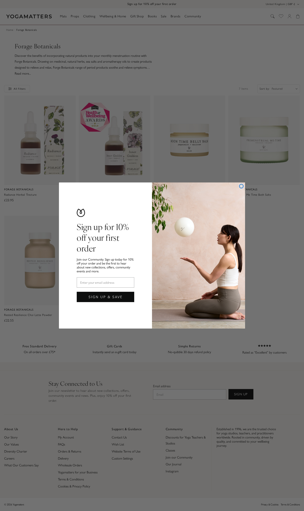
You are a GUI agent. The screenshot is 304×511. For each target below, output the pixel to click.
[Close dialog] (241, 186)
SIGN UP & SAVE (106, 296)
